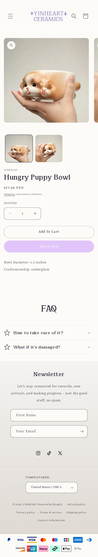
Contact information (51, 520)
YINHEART (30, 504)
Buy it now (49, 247)
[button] (10, 16)
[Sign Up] (81, 431)
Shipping (9, 194)
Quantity (10, 203)
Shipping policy (76, 512)
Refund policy (76, 504)
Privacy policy (25, 512)
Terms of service (50, 512)
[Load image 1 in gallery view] (19, 148)
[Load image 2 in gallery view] (49, 148)
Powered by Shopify (50, 504)
